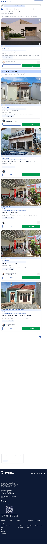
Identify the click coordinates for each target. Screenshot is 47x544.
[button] (20, 6)
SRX (28, 527)
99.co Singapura (30, 525)
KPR (9, 525)
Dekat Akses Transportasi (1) (23, 16)
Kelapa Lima (24, 467)
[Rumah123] (6, 2)
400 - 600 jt (13, 74)
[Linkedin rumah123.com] (42, 473)
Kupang (19, 467)
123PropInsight (3, 533)
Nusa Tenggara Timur (14, 467)
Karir (2, 529)
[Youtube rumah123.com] (39, 473)
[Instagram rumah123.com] (37, 473)
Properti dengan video (19, 9)
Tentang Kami (3, 523)
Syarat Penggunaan (20, 525)
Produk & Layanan (4, 525)
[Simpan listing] (39, 20)
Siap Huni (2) (13, 16)
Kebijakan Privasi (19, 523)
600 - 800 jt (21, 74)
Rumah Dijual (7, 467)
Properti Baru (11, 9)
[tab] (12, 458)
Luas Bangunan (37, 9)
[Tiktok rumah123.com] (45, 473)
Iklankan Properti (12, 523)
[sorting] (7, 9)
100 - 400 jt (5, 74)
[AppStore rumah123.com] (5, 516)
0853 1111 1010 (11, 493)
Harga (26, 9)
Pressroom (3, 531)
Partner (2, 527)
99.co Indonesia (30, 523)
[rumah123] (7, 472)
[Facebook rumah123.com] (32, 473)
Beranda (2, 467)
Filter (4, 9)
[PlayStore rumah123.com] (14, 516)
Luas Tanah (31, 9)
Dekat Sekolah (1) (33, 16)
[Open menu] (45, 1)
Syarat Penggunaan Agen (21, 527)
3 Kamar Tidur (5, 460)
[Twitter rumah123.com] (34, 473)
